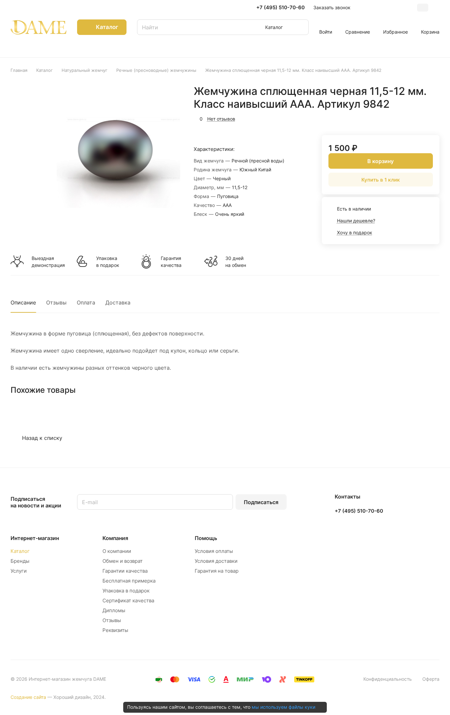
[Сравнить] (419, 118)
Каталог (20, 551)
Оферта (430, 679)
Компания (115, 538)
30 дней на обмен (235, 261)
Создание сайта (28, 697)
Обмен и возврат (122, 561)
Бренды (20, 561)
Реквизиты (115, 630)
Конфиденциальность (387, 679)
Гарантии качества (125, 571)
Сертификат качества (128, 600)
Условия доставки (216, 561)
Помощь (206, 538)
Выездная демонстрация (48, 261)
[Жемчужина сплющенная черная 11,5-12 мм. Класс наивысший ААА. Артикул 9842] (118, 159)
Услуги (19, 571)
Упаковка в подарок (107, 261)
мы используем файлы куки (283, 707)
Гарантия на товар (217, 571)
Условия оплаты (214, 551)
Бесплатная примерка (128, 581)
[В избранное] (403, 118)
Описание (23, 302)
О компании (116, 551)
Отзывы (56, 302)
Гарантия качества (171, 261)
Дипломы (113, 610)
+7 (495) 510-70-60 (280, 8)
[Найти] (300, 27)
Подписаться (261, 502)
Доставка (117, 302)
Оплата (86, 302)
